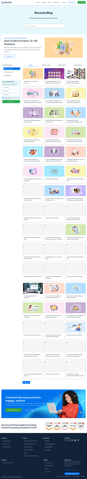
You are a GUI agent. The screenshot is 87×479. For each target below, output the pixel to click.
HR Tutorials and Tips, (21, 38)
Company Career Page (30, 444)
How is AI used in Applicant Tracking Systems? (33, 374)
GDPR (46, 468)
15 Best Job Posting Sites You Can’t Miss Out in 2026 (32, 199)
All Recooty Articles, (9, 38)
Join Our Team (6, 444)
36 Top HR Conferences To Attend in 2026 (75, 179)
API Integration (48, 465)
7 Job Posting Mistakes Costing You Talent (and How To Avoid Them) (54, 160)
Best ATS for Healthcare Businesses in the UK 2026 (54, 121)
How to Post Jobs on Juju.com (52, 374)
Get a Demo (72, 2)
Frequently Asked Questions (31, 456)
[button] (57, 2)
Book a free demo (30, 410)
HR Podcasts (62, 65)
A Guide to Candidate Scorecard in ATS (75, 257)
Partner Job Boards (28, 450)
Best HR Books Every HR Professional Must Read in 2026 (74, 121)
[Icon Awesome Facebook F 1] (66, 440)
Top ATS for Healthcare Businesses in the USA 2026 (32, 121)
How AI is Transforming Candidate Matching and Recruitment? (32, 355)
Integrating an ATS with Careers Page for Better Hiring (31, 140)
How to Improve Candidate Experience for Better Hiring (73, 218)
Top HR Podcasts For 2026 (51, 217)
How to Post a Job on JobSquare (74, 276)
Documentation (49, 462)
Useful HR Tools (49, 447)
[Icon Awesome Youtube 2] (75, 440)
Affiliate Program (7, 447)
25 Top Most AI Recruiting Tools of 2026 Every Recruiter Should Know (75, 199)
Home (37, 2)
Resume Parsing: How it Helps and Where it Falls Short (75, 296)
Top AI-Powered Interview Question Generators (33, 179)
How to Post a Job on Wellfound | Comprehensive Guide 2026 (53, 296)
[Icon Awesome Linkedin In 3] (72, 440)
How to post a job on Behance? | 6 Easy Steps (32, 316)
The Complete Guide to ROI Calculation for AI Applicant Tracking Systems (73, 101)
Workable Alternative (8, 462)
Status (57, 476)
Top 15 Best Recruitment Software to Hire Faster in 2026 (54, 199)
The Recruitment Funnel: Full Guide (32, 276)
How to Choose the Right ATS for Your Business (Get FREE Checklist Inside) (53, 101)
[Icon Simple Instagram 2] (78, 440)
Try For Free (82, 2)
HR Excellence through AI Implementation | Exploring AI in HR (75, 374)
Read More (10, 56)
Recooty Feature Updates (51, 178)
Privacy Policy (75, 476)
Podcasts (47, 450)
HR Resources (46, 65)
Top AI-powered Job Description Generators (53, 277)
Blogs (30, 65)
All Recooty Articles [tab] (8, 68)
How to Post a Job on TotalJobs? (74, 335)
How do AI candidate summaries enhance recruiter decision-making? (75, 355)
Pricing (50, 2)
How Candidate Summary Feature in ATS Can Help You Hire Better (75, 316)
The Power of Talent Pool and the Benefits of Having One (53, 316)
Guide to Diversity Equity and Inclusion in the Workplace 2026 (32, 160)
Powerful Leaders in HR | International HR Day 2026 (73, 82)
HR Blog (47, 441)
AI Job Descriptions (50, 444)
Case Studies (78, 65)
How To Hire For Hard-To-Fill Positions (31, 82)
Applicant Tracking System (31, 441)
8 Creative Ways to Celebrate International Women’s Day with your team (53, 140)
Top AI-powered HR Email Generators (30, 296)
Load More (26, 382)
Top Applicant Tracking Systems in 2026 (32, 238)
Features (43, 2)
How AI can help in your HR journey (32, 335)
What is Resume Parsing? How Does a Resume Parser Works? (75, 238)
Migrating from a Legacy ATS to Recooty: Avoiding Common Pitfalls (33, 101)
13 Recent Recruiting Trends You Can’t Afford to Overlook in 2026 (75, 140)
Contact (83, 476)
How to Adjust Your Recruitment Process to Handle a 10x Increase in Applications (54, 238)
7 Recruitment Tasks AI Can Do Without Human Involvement (52, 355)
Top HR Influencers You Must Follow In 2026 (32, 218)
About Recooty (6, 441)
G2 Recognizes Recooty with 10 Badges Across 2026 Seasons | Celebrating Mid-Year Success (53, 82)
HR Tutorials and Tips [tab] (8, 72)
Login (63, 2)
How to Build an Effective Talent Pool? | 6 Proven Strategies (53, 335)
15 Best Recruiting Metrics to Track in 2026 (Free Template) (75, 160)
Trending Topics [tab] (7, 75)
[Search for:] (43, 26)
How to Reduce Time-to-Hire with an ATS (53, 257)
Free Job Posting (28, 447)
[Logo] (69, 440)
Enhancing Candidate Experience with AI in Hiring (32, 257)
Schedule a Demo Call (72, 474)
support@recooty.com (71, 470)
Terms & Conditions (66, 476)
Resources (56, 2)
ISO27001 (47, 471)
